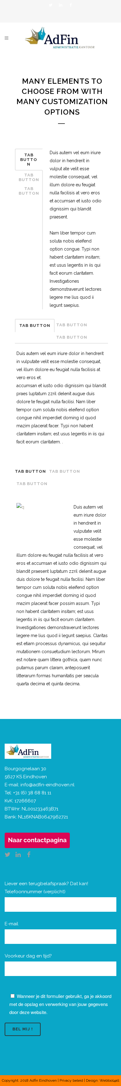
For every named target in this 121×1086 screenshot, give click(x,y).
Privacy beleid (71, 1080)
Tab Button (28, 160)
